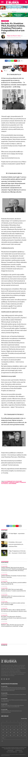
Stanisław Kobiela (13, 482)
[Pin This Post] (15, 60)
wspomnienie (12, 483)
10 (3, 729)
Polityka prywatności (12, 751)
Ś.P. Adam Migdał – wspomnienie (16, 533)
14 (17, 729)
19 (10, 732)
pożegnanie (4, 482)
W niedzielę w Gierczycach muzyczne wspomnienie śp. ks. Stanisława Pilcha (16, 544)
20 (14, 732)
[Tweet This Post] (9, 60)
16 (25, 729)
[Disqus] (14, 505)
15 (21, 729)
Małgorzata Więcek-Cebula (14, 35)
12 (10, 729)
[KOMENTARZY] (21, 60)
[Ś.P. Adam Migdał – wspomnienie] (4, 535)
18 (6, 732)
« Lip (2, 741)
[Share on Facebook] (6, 60)
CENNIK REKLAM (18, 750)
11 (6, 729)
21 (17, 732)
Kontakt (21, 751)
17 (3, 732)
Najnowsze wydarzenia (9, 683)
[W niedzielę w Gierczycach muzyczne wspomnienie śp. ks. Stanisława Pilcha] (4, 544)
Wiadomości (10, 750)
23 (25, 732)
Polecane (19, 481)
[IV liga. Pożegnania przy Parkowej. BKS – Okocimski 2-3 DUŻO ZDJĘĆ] (4, 553)
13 (14, 729)
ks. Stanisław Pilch (10, 481)
